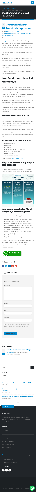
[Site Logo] (7, 3)
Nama (6, 303)
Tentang (11, 488)
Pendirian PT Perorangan (8, 441)
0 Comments (7, 37)
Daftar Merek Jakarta (18, 158)
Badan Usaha (7, 33)
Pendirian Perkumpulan (8, 444)
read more (9, 357)
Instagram (6, 470)
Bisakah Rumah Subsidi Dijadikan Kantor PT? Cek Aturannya (15, 389)
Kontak (5, 488)
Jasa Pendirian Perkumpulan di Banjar (19, 350)
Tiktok (9, 470)
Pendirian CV (5, 436)
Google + (12, 266)
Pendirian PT (5, 439)
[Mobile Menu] (32, 2)
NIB (2, 433)
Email (16, 266)
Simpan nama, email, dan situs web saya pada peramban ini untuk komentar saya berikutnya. (16, 327)
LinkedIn (9, 266)
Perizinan (28, 33)
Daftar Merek (5, 430)
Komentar (7, 285)
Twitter (6, 266)
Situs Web (7, 317)
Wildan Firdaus (9, 31)
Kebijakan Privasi (19, 488)
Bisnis (12, 33)
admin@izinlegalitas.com (10, 462)
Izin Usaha (17, 33)
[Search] (32, 367)
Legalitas (23, 33)
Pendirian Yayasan (6, 447)
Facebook (3, 266)
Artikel (17, 31)
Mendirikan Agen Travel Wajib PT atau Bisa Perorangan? (17, 396)
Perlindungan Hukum (7, 35)
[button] (11, 363)
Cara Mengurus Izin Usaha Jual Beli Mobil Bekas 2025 (16, 383)
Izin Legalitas (5, 41)
